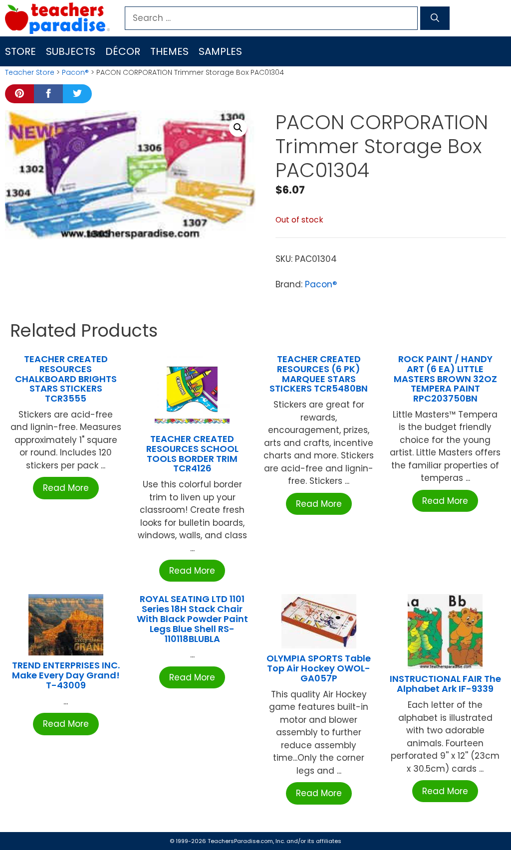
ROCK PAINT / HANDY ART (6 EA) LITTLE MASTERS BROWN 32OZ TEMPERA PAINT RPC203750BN (445, 379)
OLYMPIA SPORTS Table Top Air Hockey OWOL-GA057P (318, 668)
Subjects (70, 51)
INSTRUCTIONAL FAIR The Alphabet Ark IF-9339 (445, 683)
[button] (238, 128)
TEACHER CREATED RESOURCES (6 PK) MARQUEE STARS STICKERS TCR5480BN (318, 374)
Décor (122, 51)
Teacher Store (29, 72)
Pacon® (75, 72)
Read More (66, 488)
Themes (169, 51)
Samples (220, 51)
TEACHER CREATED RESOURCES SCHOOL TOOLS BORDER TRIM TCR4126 (192, 453)
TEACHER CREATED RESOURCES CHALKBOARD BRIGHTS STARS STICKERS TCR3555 (66, 379)
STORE (20, 51)
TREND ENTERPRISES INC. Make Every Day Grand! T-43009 (66, 675)
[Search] (435, 18)
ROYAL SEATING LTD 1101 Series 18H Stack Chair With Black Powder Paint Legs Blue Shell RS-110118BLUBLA (192, 618)
